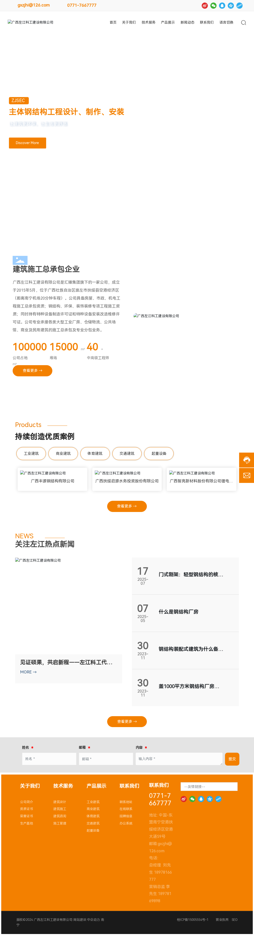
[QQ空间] (231, 5)
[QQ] (222, 5)
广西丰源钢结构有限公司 (52, 481)
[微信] (213, 5)
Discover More (27, 143)
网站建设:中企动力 (86, 920)
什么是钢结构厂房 (178, 612)
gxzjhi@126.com (34, 4)
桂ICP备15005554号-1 (192, 920)
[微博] (205, 5)
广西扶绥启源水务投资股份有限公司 (127, 481)
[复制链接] (239, 5)
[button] (30, 222)
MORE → (28, 672)
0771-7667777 (81, 5)
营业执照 (222, 920)
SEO (235, 920)
